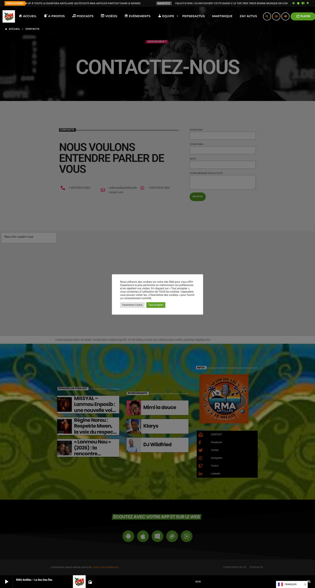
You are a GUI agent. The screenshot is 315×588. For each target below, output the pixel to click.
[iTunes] (298, 3)
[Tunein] (293, 3)
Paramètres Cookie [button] (132, 305)
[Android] (307, 3)
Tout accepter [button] (156, 305)
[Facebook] (303, 3)
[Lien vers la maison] (9, 16)
